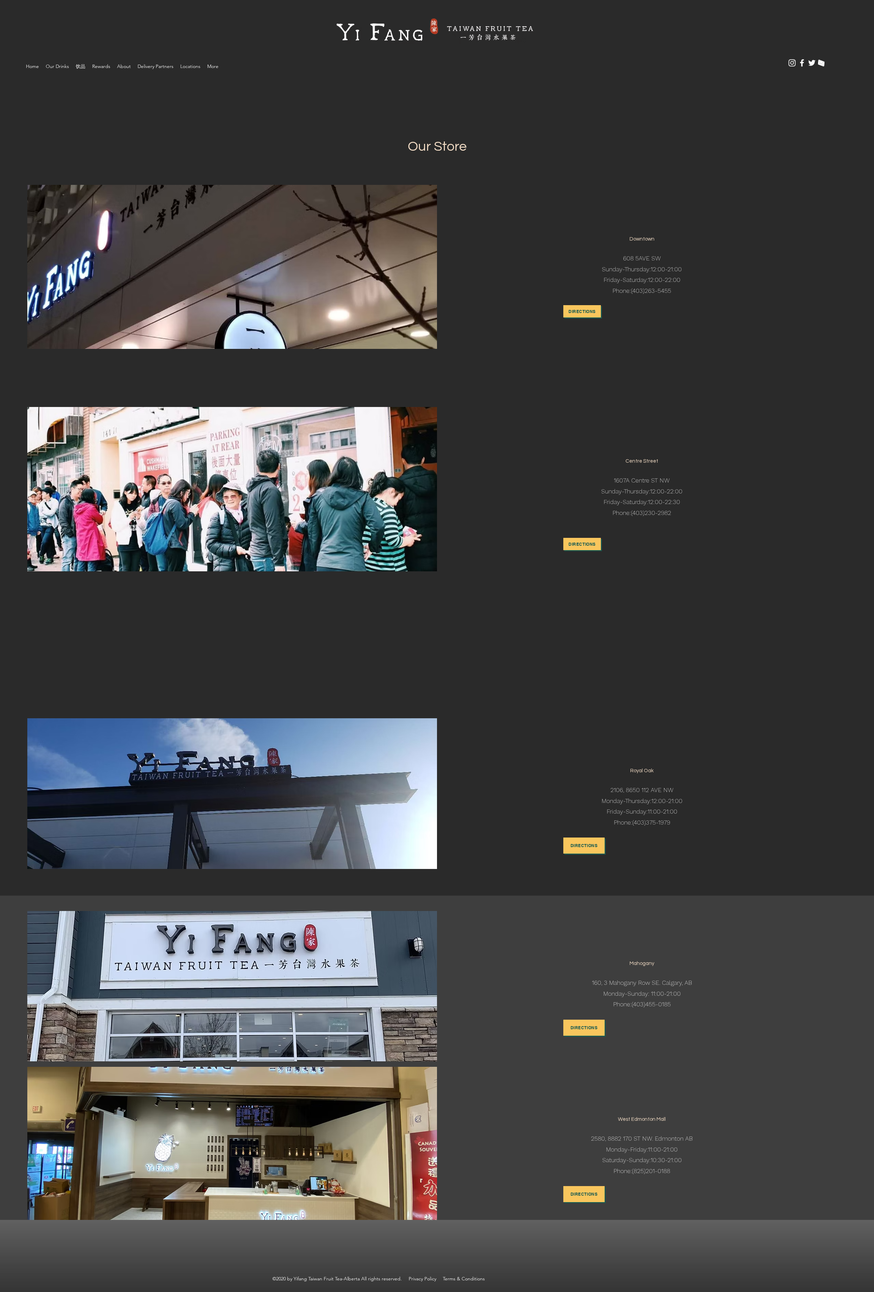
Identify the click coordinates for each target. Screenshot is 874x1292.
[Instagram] (792, 63)
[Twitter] (812, 63)
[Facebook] (802, 63)
